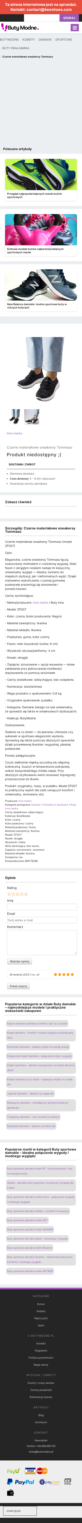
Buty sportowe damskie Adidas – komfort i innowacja (38, 1211)
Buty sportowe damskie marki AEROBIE (30, 1229)
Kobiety (41, 1311)
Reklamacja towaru (41, 1397)
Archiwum (41, 1422)
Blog (41, 1415)
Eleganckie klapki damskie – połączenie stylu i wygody (39, 1056)
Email (11, 914)
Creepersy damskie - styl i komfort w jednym (33, 1116)
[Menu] (75, 27)
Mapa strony (41, 1364)
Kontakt (41, 1343)
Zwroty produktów (41, 1389)
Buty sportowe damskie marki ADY (27, 1220)
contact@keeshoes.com (49, 9)
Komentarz (15, 927)
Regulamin (41, 1350)
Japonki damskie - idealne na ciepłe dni (30, 1093)
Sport (41, 1325)
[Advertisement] (41, 103)
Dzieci (41, 1304)
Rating (12, 888)
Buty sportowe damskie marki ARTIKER (30, 1271)
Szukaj (69, 18)
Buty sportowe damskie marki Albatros (29, 1247)
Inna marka (14, 433)
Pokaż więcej (18, 986)
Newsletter (41, 1440)
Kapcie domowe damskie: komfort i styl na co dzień (37, 1023)
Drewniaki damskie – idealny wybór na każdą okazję (38, 1046)
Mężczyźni (41, 1318)
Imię (10, 901)
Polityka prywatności (41, 1357)
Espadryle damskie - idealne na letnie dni (31, 1126)
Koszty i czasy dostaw (41, 1382)
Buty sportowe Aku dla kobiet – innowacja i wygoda (37, 1238)
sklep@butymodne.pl (41, 1451)
